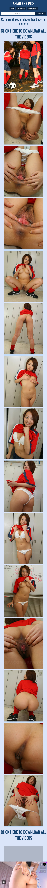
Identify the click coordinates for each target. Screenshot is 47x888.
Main (12, 9)
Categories (21, 9)
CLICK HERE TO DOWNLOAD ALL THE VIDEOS (23, 34)
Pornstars (32, 9)
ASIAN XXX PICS (23, 3)
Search (40, 13)
